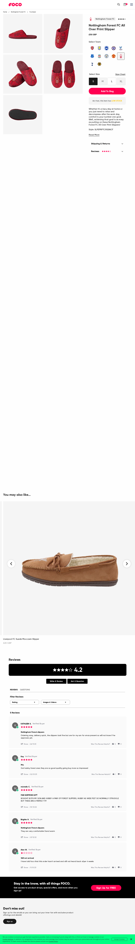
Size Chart (120, 74)
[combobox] (24, 702)
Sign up (10, 921)
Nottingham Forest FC (105, 19)
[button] (25, 744)
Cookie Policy (53, 941)
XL (121, 81)
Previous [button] (11, 564)
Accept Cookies (119, 939)
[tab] (56, 681)
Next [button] (127, 564)
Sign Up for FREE (106, 888)
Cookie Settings (8, 939)
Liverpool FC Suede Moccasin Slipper (21, 639)
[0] (125, 4)
